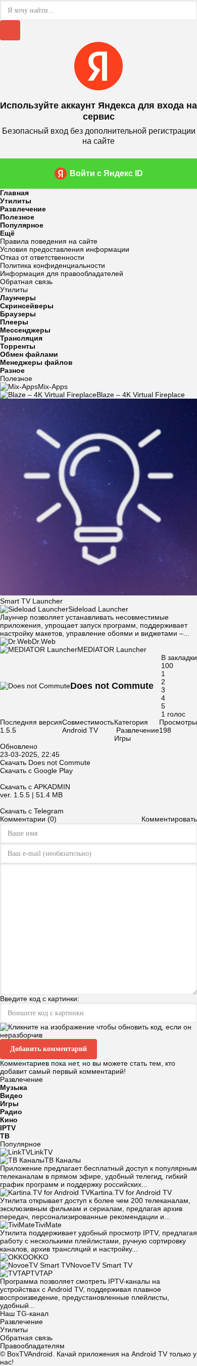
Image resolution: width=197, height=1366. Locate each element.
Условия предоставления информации (64, 249)
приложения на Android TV (122, 1354)
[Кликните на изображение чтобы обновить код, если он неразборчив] (98, 1035)
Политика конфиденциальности (52, 265)
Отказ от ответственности (42, 257)
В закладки (179, 657)
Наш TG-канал (24, 1313)
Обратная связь (26, 282)
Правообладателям (32, 1346)
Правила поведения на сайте (48, 241)
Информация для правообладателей (61, 273)
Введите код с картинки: (39, 999)
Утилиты (14, 1330)
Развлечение (137, 730)
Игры (122, 738)
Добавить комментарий (48, 1049)
